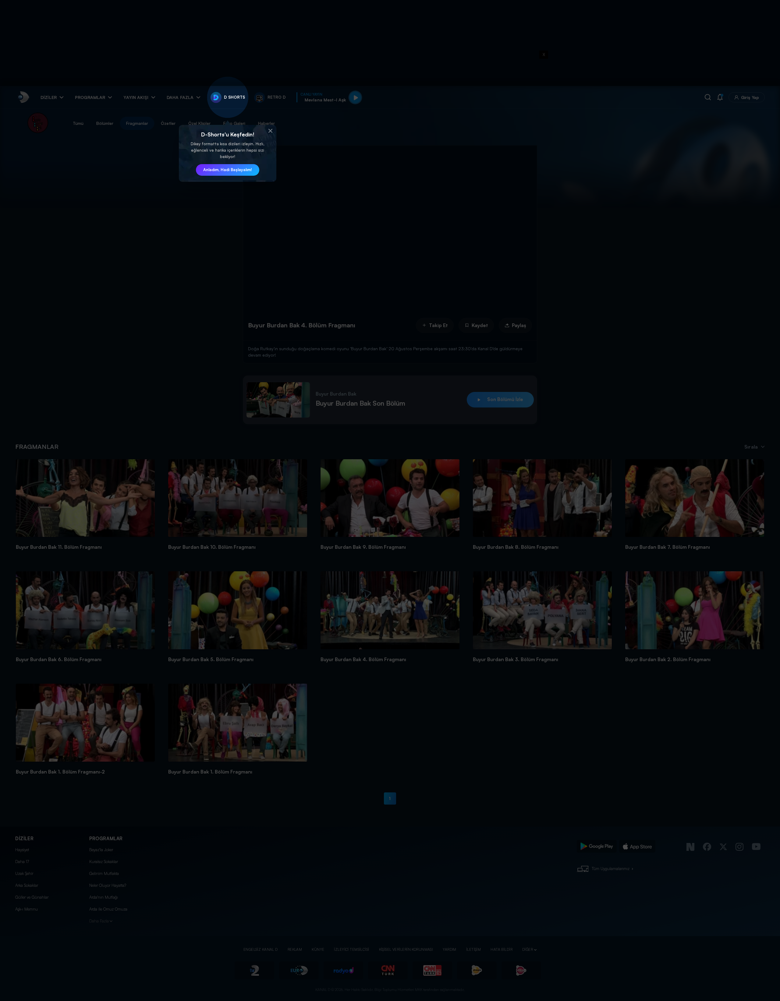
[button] (270, 131)
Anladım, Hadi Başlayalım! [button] (227, 169)
